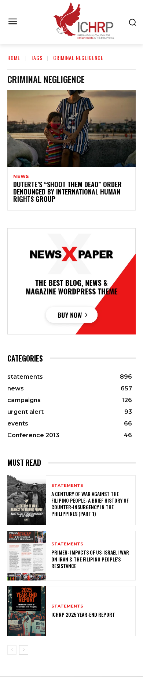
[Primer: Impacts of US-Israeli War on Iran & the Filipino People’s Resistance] (26, 556)
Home (13, 57)
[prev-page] (11, 650)
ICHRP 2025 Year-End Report (83, 614)
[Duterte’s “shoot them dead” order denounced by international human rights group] (71, 128)
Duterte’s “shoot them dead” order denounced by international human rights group (67, 191)
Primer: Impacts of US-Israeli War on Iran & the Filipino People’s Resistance (90, 558)
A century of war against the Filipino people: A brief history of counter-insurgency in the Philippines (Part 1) (90, 504)
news (21, 176)
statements (67, 486)
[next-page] (23, 650)
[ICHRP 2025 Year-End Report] (26, 611)
